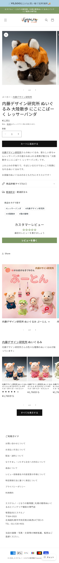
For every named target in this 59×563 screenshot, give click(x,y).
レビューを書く (29, 240)
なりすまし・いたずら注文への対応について (25, 461)
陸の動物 (23, 213)
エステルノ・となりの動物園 (24, 558)
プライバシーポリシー (15, 486)
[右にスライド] (36, 90)
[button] (5, 20)
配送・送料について (14, 455)
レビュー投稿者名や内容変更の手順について (25, 474)
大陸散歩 (10, 213)
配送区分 (10, 191)
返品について (11, 468)
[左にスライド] (23, 90)
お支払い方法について (15, 449)
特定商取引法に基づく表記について (21, 480)
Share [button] (7, 253)
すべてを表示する (29, 412)
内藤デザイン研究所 (22, 96)
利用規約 (9, 492)
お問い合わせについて (15, 443)
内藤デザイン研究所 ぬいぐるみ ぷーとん (24, 321)
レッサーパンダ (13, 208)
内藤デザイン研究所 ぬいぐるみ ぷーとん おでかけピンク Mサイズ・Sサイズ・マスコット (39, 386)
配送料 (9, 124)
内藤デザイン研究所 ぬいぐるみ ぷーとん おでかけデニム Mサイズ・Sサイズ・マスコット (14, 386)
